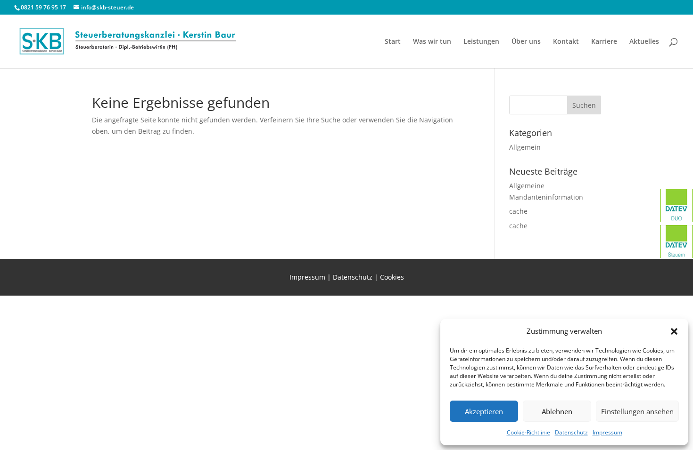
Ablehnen (557, 411)
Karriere (604, 42)
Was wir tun (432, 42)
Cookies (392, 277)
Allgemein (525, 147)
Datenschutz (571, 432)
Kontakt (566, 42)
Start (393, 42)
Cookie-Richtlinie (528, 432)
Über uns (526, 42)
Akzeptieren (484, 411)
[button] (674, 331)
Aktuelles (644, 42)
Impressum (607, 432)
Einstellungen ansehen (637, 411)
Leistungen (481, 42)
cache (518, 211)
